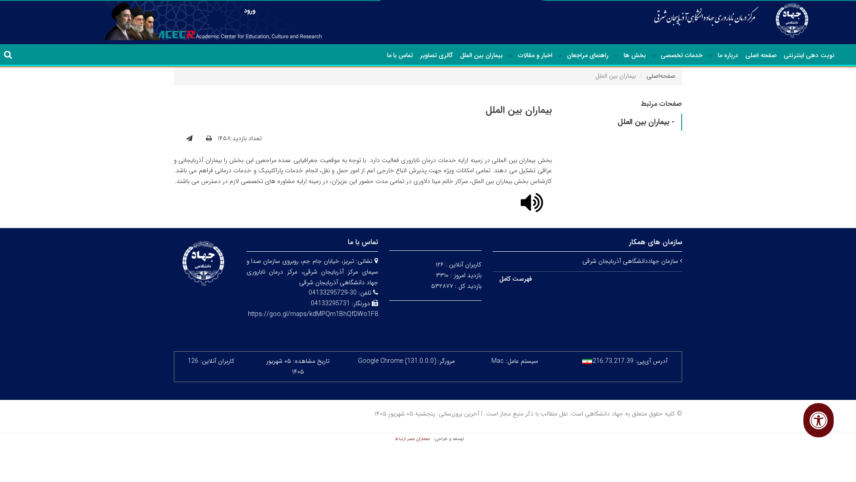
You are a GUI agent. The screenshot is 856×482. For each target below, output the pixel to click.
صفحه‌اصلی (660, 76)
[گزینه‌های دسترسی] (818, 420)
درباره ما (728, 55)
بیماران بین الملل (481, 55)
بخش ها (635, 55)
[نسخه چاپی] (209, 138)
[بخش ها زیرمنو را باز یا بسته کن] (616, 55)
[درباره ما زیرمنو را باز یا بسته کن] (710, 55)
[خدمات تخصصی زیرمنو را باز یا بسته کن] (654, 55)
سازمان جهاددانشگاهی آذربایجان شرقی (631, 261)
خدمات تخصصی (682, 55)
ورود (249, 11)
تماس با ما (400, 55)
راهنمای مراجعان (588, 55)
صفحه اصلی (761, 55)
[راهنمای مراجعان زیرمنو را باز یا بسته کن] (560, 55)
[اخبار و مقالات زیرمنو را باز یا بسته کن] (510, 55)
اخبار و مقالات (535, 55)
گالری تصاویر (436, 55)
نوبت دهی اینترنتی (809, 55)
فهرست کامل (515, 279)
